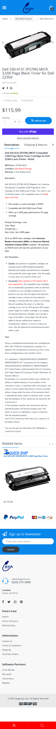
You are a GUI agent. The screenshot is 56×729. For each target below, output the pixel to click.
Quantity (6, 117)
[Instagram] (15, 602)
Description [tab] (11, 144)
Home (5, 18)
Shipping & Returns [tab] (35, 144)
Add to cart (40, 120)
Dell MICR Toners (24, 18)
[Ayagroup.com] (28, 7)
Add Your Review (9, 82)
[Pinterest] (21, 602)
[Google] (11, 88)
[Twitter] (3, 88)
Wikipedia (41, 428)
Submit (10, 549)
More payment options (28, 138)
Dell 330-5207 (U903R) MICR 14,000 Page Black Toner (26, 456)
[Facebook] (7, 88)
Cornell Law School (13, 431)
